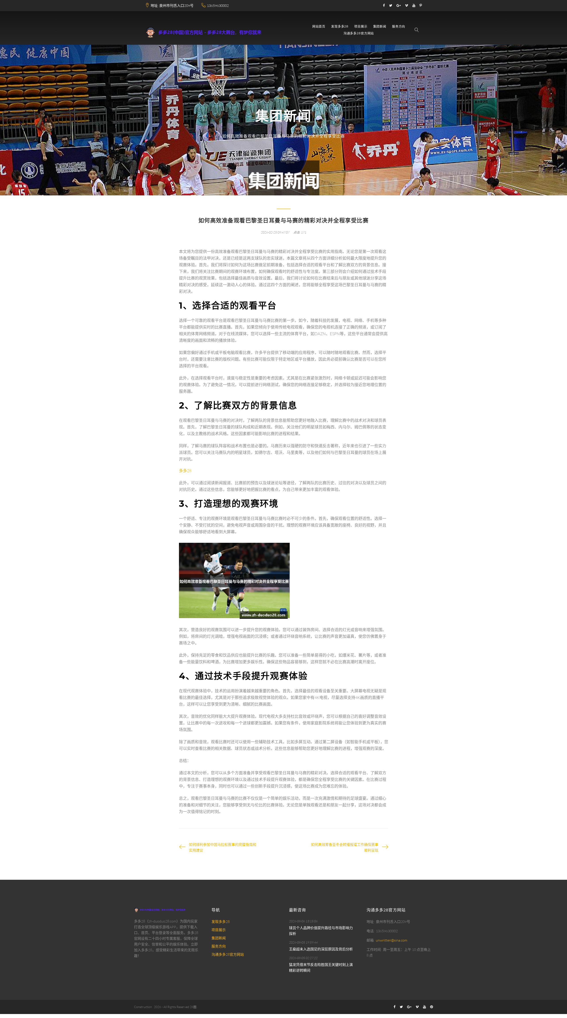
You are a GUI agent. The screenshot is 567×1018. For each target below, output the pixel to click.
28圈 (193, 1007)
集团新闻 (379, 26)
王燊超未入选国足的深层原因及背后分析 (321, 949)
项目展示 (360, 26)
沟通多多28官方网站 (359, 33)
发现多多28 (339, 26)
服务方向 (398, 26)
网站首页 (318, 26)
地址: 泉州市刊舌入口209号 (172, 5)
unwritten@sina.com (391, 940)
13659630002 (218, 5)
